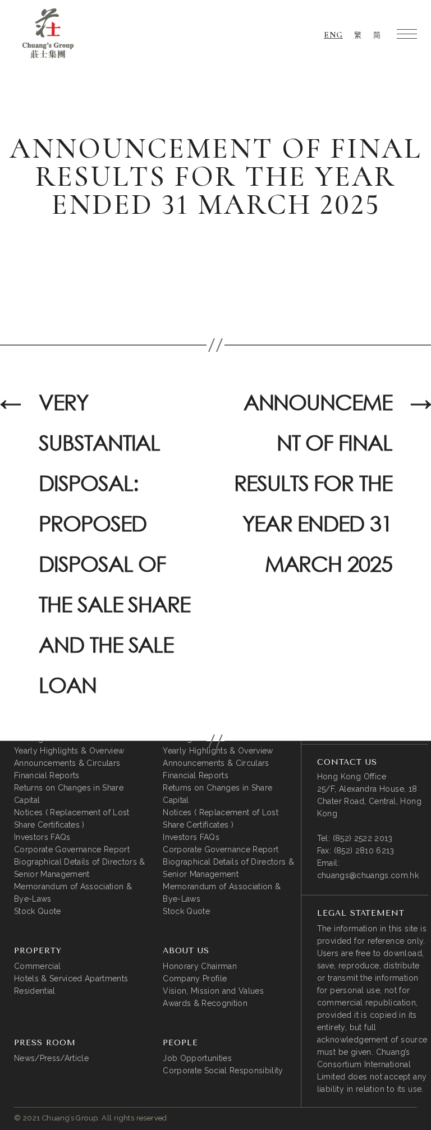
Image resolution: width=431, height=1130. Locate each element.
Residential (35, 990)
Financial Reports (47, 775)
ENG (333, 35)
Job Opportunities (197, 1058)
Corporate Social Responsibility (223, 1070)
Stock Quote (37, 911)
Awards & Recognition (205, 1003)
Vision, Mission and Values (213, 990)
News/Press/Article (51, 1058)
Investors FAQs (42, 837)
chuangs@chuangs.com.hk (368, 875)
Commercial (37, 966)
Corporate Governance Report (72, 849)
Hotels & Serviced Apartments (71, 978)
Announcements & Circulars (67, 763)
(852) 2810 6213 (364, 850)
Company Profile (195, 978)
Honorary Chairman (200, 966)
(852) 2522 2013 (363, 838)
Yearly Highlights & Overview (69, 750)
